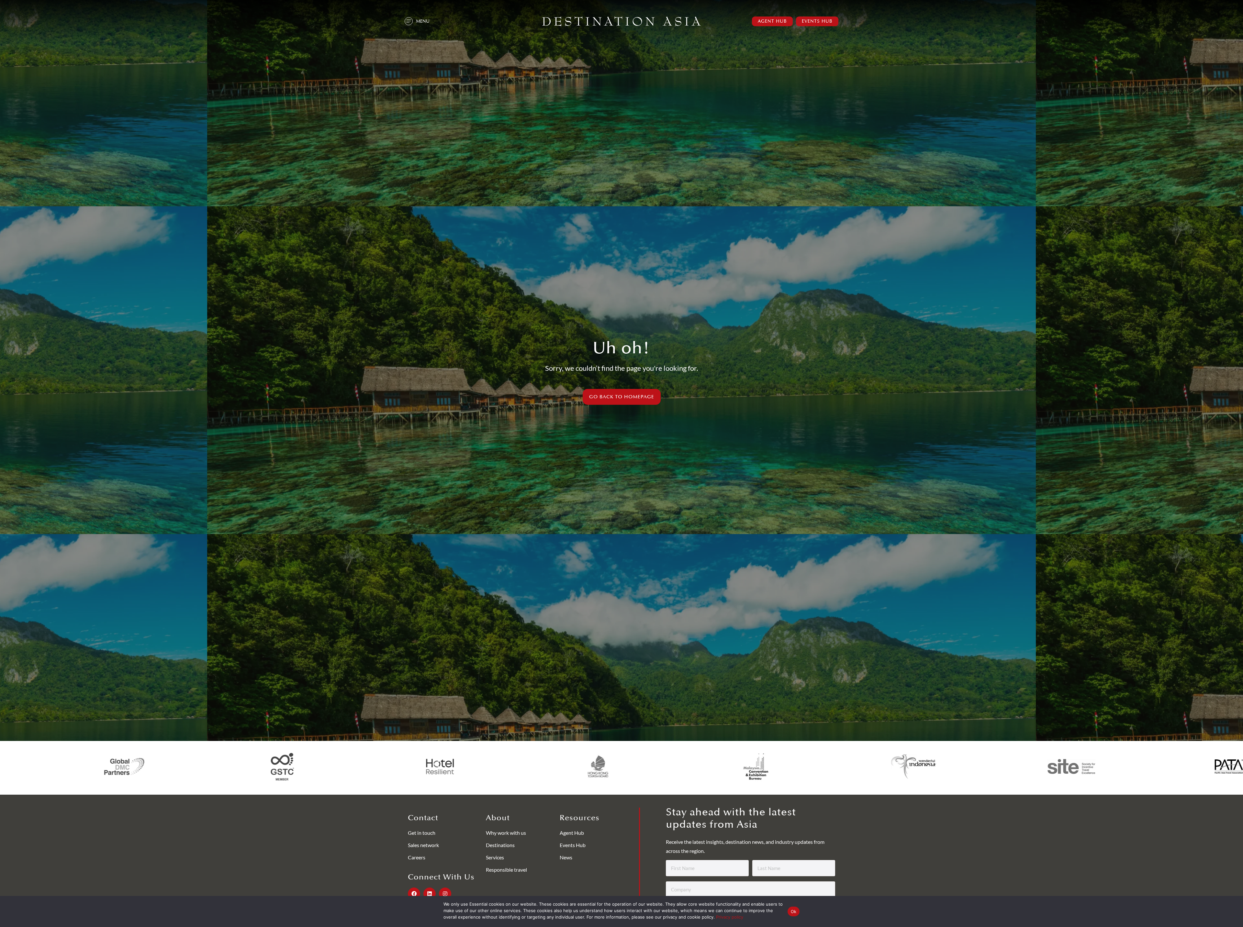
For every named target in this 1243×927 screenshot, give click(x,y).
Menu (423, 21)
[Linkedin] (429, 894)
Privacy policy (729, 917)
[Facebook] (414, 894)
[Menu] (409, 21)
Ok (794, 911)
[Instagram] (445, 894)
